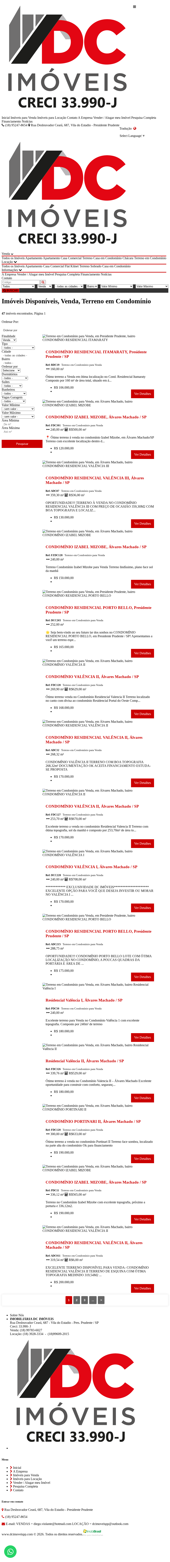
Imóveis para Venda (23, 117)
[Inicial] (67, 59)
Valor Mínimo (11, 405)
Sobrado (95, 266)
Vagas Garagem (12, 397)
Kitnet (74, 266)
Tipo (5, 344)
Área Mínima (10, 420)
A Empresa (85, 117)
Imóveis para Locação (51, 117)
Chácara (128, 258)
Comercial (74, 258)
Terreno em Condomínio (150, 258)
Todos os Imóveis (13, 258)
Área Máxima (11, 428)
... (93, 1300)
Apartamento (33, 258)
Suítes (6, 382)
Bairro (6, 359)
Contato (72, 117)
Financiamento (11, 121)
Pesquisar (22, 443)
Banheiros (8, 389)
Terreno (87, 258)
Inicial (6, 117)
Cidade (6, 351)
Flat (67, 266)
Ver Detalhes (142, 393)
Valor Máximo (11, 412)
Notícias (27, 121)
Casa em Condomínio (107, 258)
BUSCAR (12, 290)
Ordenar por (10, 366)
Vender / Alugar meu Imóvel (111, 117)
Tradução (126, 128)
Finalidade (8, 336)
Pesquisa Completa (143, 117)
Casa (64, 258)
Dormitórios (9, 374)
